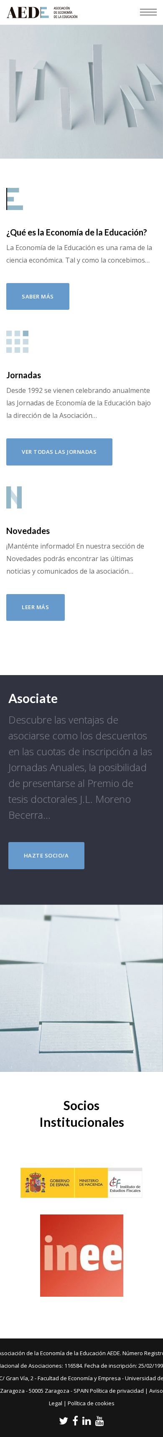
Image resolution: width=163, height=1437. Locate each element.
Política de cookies (91, 1403)
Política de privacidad (117, 1390)
